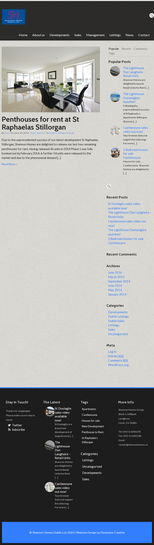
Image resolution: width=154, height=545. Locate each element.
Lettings (115, 35)
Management (95, 35)
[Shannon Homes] (13, 15)
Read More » (9, 164)
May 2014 (115, 290)
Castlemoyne (89, 414)
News (130, 35)
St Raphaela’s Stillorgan (90, 440)
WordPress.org (118, 365)
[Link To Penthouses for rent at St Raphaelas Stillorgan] (51, 79)
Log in (112, 351)
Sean (7, 133)
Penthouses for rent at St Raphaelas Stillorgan (40, 123)
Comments (118, 360)
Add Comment (37, 133)
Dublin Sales (116, 321)
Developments (60, 35)
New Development (93, 426)
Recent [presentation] (126, 48)
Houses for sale (91, 420)
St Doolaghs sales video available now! (63, 414)
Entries (116, 356)
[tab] (113, 49)
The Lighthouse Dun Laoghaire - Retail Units (134, 72)
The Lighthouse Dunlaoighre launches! (133, 97)
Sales (77, 35)
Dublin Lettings (57, 133)
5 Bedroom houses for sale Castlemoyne (135, 153)
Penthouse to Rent (92, 432)
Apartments (89, 409)
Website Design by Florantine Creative (100, 532)
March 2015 (116, 277)
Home (23, 35)
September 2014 (119, 281)
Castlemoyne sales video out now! (135, 129)
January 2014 (117, 294)
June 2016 (115, 272)
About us (38, 35)
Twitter (16, 425)
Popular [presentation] (113, 48)
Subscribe (18, 429)
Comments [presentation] (140, 48)
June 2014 (115, 285)
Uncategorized (118, 334)
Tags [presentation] (111, 53)
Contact (144, 35)
